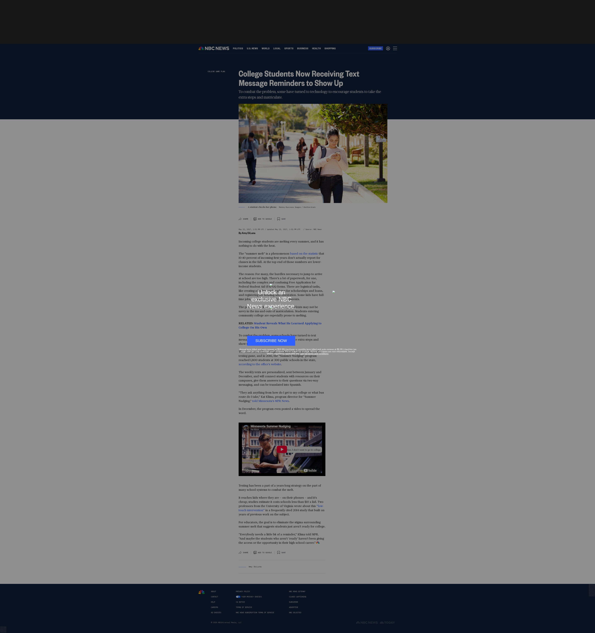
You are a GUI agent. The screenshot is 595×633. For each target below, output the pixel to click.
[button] (355, 282)
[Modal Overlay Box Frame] (297, 316)
